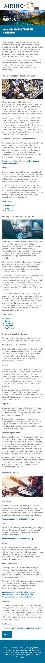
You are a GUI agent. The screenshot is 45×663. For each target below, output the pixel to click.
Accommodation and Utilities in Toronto (17, 597)
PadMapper (9, 328)
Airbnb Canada (10, 206)
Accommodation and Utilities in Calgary (17, 539)
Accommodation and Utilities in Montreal (18, 519)
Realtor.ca (9, 326)
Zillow (7, 321)
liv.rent (7, 319)
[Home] (19, 5)
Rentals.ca (9, 323)
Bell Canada (9, 628)
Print (7, 634)
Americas (5, 16)
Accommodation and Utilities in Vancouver (19, 592)
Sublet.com (9, 210)
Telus (40, 628)
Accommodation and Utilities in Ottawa (17, 594)
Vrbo (7, 208)
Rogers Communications (25, 628)
